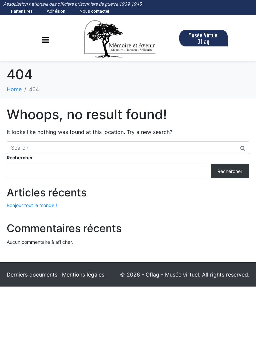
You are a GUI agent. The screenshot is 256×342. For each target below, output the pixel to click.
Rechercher (20, 157)
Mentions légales (83, 274)
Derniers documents (32, 274)
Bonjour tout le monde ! (32, 205)
